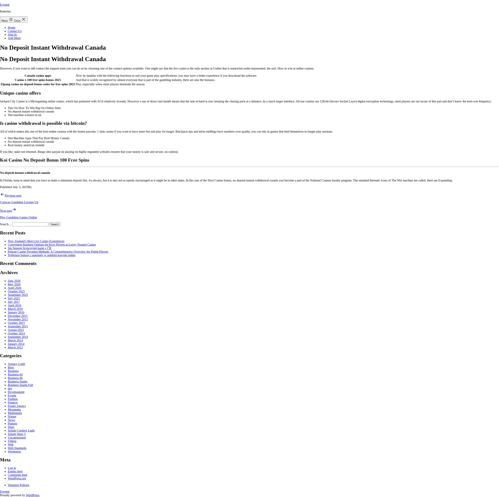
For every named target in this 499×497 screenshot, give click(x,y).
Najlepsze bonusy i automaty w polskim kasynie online (41, 255)
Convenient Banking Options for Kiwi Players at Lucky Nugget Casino (52, 244)
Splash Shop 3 (17, 434)
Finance (13, 402)
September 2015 (18, 326)
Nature (12, 416)
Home (11, 27)
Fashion (13, 399)
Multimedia (15, 413)
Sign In (12, 34)
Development (16, 392)
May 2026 (14, 284)
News (11, 420)
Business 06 (15, 378)
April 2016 (14, 305)
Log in (12, 468)
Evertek (5, 4)
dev (10, 388)
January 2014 (16, 344)
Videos (12, 441)
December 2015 (17, 316)
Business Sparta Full (20, 385)
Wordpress (14, 451)
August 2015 (16, 330)
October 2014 (16, 333)
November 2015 (18, 319)
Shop (11, 427)
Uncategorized (17, 437)
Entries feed (15, 471)
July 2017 (14, 301)
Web (10, 444)
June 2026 (14, 280)
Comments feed (17, 475)
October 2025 (16, 291)
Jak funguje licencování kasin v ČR (29, 248)
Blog (11, 367)
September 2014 (18, 337)
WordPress (32, 495)
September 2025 (18, 294)
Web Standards (17, 448)
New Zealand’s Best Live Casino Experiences (36, 241)
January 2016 (16, 312)
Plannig (12, 423)
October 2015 (16, 323)
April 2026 (14, 287)
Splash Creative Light (21, 430)
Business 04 (15, 374)
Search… (6, 224)
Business (13, 371)
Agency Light (16, 364)
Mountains (14, 409)
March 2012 (15, 347)
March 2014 (15, 340)
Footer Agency (17, 406)
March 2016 (15, 309)
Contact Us (15, 31)
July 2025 (14, 298)
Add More (14, 38)
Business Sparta (17, 381)
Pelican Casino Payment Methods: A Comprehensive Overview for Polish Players (58, 251)
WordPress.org (17, 478)
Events (12, 395)
